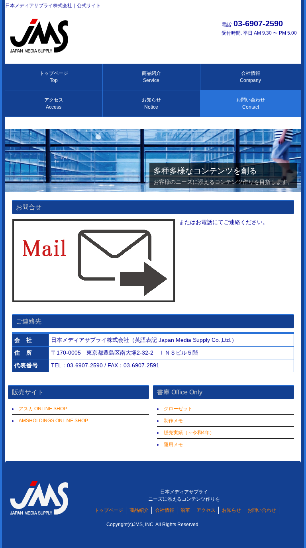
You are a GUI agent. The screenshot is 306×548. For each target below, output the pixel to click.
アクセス (53, 103)
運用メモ (173, 444)
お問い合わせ (250, 103)
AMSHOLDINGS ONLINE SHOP (53, 420)
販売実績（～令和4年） (189, 432)
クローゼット (178, 408)
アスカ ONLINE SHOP (43, 408)
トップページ (53, 76)
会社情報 (250, 76)
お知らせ (151, 103)
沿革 (185, 510)
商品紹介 (151, 76)
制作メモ (173, 420)
